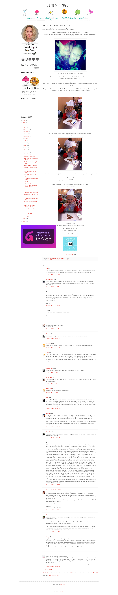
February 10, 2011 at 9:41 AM (53, 338)
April (25, 147)
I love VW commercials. (29, 208)
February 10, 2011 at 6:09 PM (53, 484)
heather (48, 413)
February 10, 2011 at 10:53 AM (53, 392)
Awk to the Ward (28, 213)
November (26, 131)
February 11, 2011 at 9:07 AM (53, 531)
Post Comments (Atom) (54, 575)
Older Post (95, 572)
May (25, 145)
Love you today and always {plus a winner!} (30, 186)
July (25, 140)
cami (47, 397)
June (25, 143)
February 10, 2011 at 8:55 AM (53, 318)
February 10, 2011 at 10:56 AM (53, 408)
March (26, 149)
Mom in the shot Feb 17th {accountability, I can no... (30, 175)
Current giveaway (68, 254)
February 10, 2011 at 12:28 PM (53, 437)
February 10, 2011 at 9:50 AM (53, 363)
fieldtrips (52, 259)
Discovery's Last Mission (29, 156)
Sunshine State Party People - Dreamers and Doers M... (31, 168)
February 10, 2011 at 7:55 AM (53, 274)
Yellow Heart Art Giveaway (30, 165)
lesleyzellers (49, 388)
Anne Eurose (49, 377)
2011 (24, 127)
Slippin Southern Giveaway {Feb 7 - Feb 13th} (30, 206)
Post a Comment (48, 569)
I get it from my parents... (30, 189)
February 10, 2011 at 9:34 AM (53, 328)
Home (70, 572)
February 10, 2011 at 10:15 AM (53, 383)
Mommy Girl (49, 368)
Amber (47, 334)
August (26, 138)
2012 (24, 125)
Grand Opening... (28, 154)
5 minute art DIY (28, 211)
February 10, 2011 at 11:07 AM (53, 427)
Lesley (47, 536)
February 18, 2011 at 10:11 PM (53, 549)
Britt (47, 323)
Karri (47, 554)
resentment (70, 259)
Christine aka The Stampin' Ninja (54, 490)
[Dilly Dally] (38, 247)
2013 (24, 122)
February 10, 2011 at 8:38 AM (53, 286)
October (26, 133)
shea (47, 268)
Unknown (48, 343)
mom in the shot (58, 259)
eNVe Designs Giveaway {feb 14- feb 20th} (30, 182)
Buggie (48, 259)
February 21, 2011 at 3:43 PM (53, 566)
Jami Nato (48, 432)
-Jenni (47, 352)
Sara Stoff (62, 584)
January (26, 216)
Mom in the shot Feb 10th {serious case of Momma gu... (31, 191)
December (26, 129)
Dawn (47, 515)
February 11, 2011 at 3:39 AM (53, 510)
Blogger (61, 591)
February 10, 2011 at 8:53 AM (53, 305)
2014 (24, 120)
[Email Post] (68, 258)
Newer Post (45, 572)
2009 (24, 221)
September (27, 136)
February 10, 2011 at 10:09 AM (53, 372)
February (26, 152)
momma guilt (65, 259)
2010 (24, 218)
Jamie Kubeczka (50, 279)
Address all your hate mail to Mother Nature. (30, 202)
